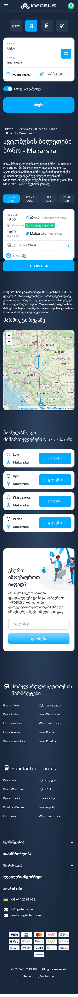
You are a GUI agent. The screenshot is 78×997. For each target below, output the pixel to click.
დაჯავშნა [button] (55, 458)
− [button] (9, 341)
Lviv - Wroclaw (12, 723)
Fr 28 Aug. (66, 198)
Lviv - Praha (46, 732)
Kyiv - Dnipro (47, 789)
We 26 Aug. (30, 198)
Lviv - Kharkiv (47, 741)
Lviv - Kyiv (9, 816)
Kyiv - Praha (11, 714)
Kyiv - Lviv (9, 780)
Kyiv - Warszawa (50, 705)
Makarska (55, 233)
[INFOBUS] (38, 5)
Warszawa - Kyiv (50, 723)
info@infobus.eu (22, 909)
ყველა (15, 25)
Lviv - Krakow (12, 732)
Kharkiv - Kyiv (47, 798)
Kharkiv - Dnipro (13, 807)
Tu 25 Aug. (11, 198)
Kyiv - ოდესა (47, 780)
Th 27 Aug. (48, 198)
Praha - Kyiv (11, 705)
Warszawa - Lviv (14, 741)
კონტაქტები (12, 888)
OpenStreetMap (50, 408)
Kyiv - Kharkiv (12, 798)
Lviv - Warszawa (50, 714)
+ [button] (9, 335)
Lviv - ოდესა (47, 807)
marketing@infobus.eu (26, 915)
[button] (38, 265)
